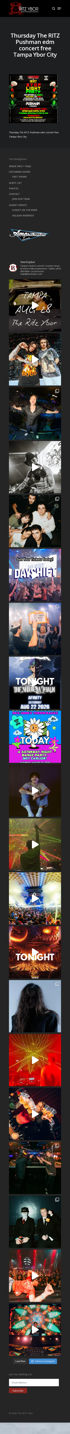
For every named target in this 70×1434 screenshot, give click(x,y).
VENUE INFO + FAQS (20, 166)
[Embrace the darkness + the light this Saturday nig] (35, 1060)
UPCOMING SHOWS (19, 171)
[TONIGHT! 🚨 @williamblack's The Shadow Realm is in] (35, 683)
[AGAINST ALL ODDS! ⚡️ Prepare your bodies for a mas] (35, 359)
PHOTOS (13, 188)
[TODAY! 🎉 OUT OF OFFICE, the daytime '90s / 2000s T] (35, 737)
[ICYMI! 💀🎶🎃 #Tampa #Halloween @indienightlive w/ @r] (35, 521)
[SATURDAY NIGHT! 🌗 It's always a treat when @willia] (35, 1329)
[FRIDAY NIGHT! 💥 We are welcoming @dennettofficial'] (35, 305)
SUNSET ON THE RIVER (24, 210)
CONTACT (14, 194)
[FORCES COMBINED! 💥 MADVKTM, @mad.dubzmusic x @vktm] (35, 1222)
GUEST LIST (15, 182)
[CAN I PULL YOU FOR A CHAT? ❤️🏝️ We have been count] (35, 629)
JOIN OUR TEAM (21, 198)
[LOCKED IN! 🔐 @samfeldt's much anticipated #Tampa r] (35, 413)
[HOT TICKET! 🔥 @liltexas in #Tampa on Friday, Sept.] (35, 467)
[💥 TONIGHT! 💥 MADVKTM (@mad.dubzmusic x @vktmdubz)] (35, 952)
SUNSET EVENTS (18, 205)
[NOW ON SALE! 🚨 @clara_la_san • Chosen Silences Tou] (35, 1006)
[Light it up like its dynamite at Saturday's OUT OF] (35, 1114)
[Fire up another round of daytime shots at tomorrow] (35, 898)
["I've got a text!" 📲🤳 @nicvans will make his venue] (35, 1276)
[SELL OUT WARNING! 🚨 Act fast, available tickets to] (35, 1168)
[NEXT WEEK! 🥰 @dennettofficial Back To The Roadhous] (35, 790)
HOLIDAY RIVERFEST (23, 215)
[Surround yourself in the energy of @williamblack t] (35, 844)
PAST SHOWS (19, 176)
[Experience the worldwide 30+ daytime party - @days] (35, 575)
